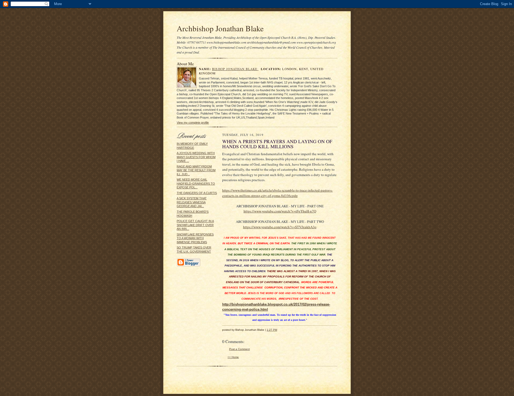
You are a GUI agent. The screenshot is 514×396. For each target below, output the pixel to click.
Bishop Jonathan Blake (235, 69)
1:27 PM (272, 329)
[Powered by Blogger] (188, 265)
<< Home (233, 357)
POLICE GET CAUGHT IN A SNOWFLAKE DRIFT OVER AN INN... (195, 224)
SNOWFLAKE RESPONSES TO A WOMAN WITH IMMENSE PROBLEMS (195, 238)
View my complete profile (193, 122)
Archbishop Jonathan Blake (220, 28)
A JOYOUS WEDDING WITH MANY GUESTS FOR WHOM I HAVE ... (196, 156)
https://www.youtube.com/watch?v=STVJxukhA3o (279, 226)
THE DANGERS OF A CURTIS (197, 193)
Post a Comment (239, 349)
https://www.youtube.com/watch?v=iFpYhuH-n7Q (280, 211)
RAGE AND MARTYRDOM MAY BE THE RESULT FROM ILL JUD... (196, 170)
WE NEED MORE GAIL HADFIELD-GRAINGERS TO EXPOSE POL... (196, 183)
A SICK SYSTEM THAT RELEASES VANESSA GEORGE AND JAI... (192, 202)
